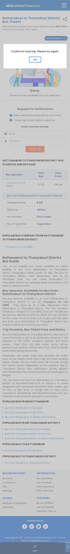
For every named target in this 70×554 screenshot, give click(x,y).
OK (35, 59)
